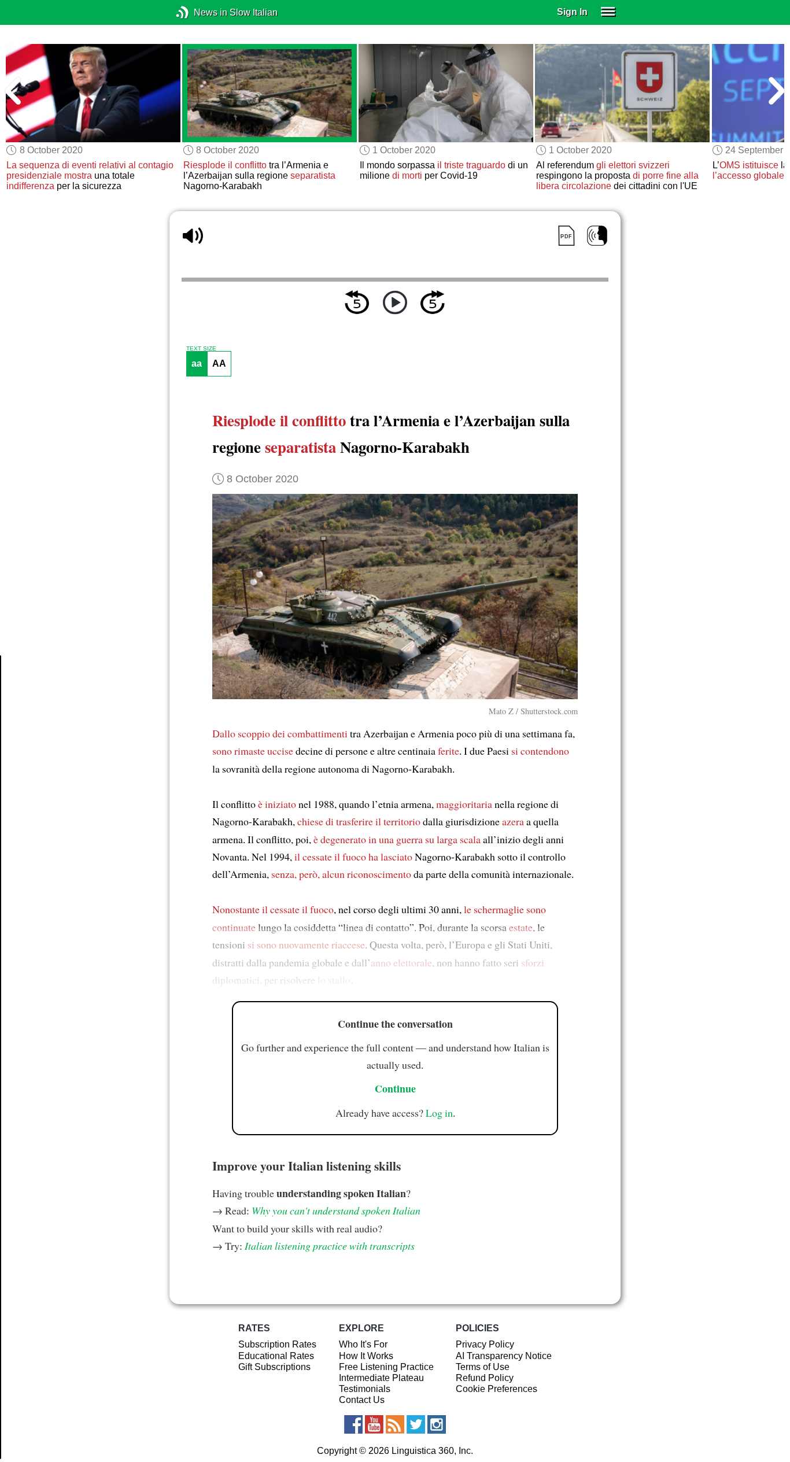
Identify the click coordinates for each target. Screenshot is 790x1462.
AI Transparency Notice (504, 1356)
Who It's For (363, 1344)
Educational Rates (276, 1356)
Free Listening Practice (386, 1367)
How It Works (366, 1356)
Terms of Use (483, 1367)
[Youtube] (374, 1424)
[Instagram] (436, 1424)
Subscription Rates (277, 1344)
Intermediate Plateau (381, 1378)
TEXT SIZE (201, 349)
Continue (395, 1088)
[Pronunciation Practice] (597, 235)
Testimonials (364, 1389)
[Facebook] (353, 1424)
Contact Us (362, 1400)
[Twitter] (416, 1424)
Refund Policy (485, 1378)
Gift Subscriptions (274, 1367)
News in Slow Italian (200, 12)
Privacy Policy (485, 1344)
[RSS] (395, 1424)
